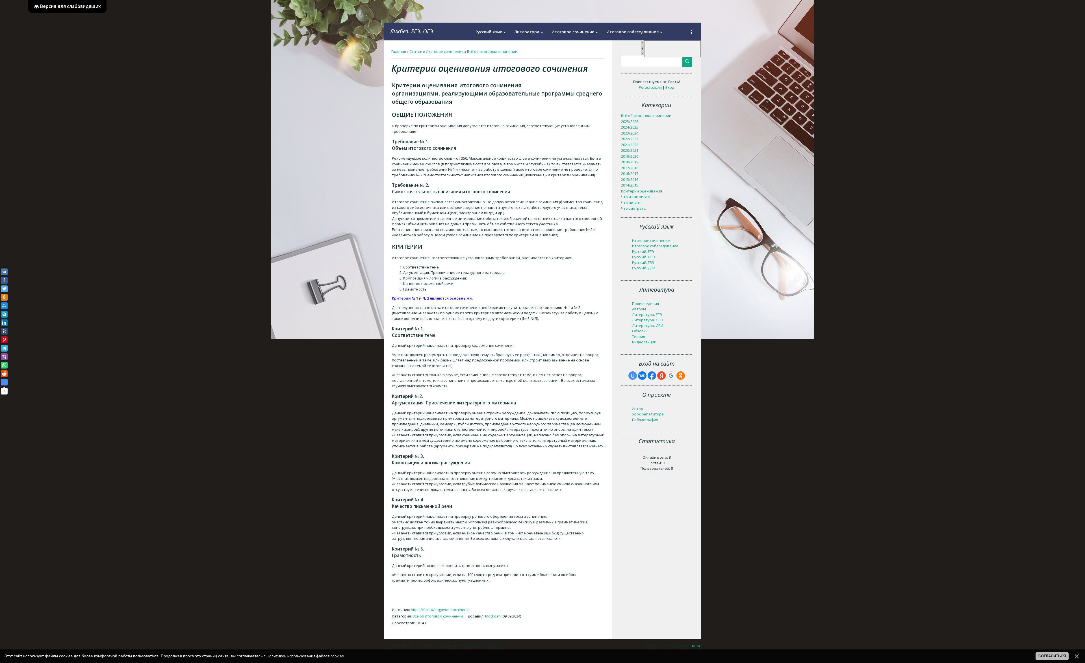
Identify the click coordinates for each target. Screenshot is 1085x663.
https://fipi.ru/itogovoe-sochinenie (440, 609)
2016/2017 (629, 173)
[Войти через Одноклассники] (680, 375)
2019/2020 (629, 156)
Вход (669, 87)
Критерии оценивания (641, 191)
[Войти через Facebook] (652, 375)
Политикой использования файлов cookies (305, 655)
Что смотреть (633, 208)
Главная (398, 51)
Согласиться (1052, 656)
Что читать (631, 202)
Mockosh (493, 616)
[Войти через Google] (671, 375)
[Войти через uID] (632, 375)
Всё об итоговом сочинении (492, 51)
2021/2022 (629, 144)
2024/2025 (629, 127)
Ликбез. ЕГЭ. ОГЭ (411, 31)
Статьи (415, 51)
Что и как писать (636, 196)
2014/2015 (629, 185)
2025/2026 (629, 121)
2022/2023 (629, 138)
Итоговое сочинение (445, 51)
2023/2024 (629, 133)
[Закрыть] (642, 54)
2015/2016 (629, 179)
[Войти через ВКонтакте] (642, 375)
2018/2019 (629, 161)
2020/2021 (629, 150)
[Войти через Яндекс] (661, 375)
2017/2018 (629, 167)
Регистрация (650, 87)
